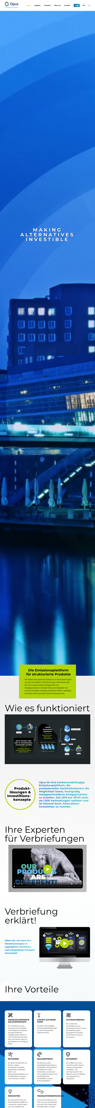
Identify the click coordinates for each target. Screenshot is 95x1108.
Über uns (57, 5)
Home (28, 5)
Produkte (47, 5)
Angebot (37, 5)
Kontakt (67, 5)
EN (84, 5)
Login (77, 5)
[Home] (11, 5)
